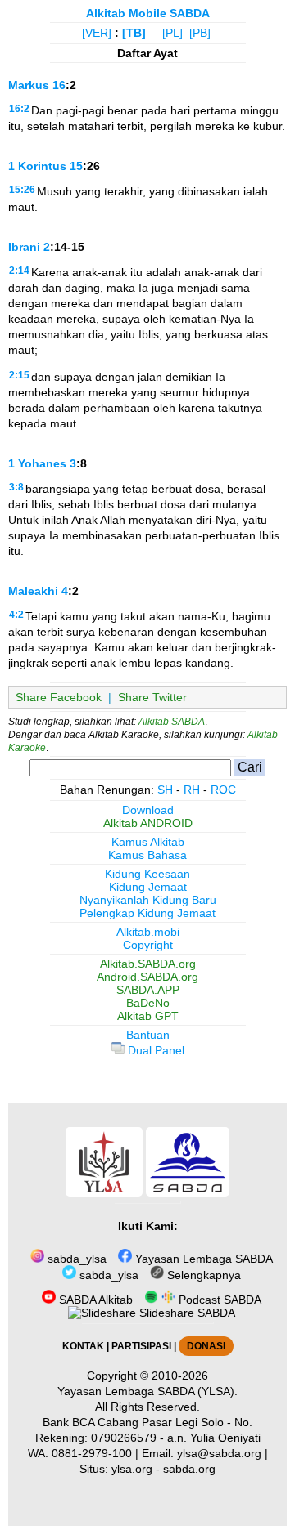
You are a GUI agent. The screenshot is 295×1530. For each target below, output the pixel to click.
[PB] (200, 32)
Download (148, 809)
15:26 (22, 190)
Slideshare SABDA (185, 1312)
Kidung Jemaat (148, 886)
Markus (28, 85)
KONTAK (83, 1346)
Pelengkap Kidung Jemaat (147, 912)
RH (192, 789)
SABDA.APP (147, 989)
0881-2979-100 (92, 1453)
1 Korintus (37, 165)
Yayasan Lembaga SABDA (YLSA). (147, 1391)
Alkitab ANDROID (148, 823)
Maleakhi (33, 590)
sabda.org (189, 1468)
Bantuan (148, 1034)
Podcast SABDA (218, 1299)
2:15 (19, 375)
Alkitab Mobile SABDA (148, 13)
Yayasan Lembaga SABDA (202, 1258)
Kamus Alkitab (147, 841)
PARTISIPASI (141, 1346)
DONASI (206, 1346)
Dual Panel (154, 1050)
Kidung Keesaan (147, 873)
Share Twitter (152, 697)
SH (165, 789)
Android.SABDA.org (147, 976)
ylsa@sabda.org (219, 1453)
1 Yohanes (37, 463)
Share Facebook (59, 697)
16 (59, 85)
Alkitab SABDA (171, 722)
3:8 (16, 487)
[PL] (172, 32)
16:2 (19, 109)
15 (76, 165)
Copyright (148, 944)
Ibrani (24, 246)
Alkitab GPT (148, 1015)
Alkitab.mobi (147, 931)
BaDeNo (148, 1002)
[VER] (96, 32)
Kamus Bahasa (147, 854)
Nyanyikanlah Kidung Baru (147, 899)
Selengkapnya (202, 1275)
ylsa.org (131, 1468)
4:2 (16, 615)
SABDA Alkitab (94, 1299)
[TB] (134, 32)
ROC (223, 789)
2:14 (19, 270)
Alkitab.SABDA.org (148, 963)
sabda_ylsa (75, 1258)
